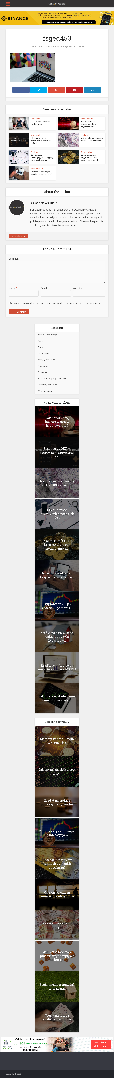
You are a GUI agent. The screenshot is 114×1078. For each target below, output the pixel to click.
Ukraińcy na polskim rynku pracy (41, 123)
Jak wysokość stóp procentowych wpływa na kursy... (57, 956)
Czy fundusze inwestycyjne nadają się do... (57, 513)
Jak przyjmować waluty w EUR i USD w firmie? (92, 139)
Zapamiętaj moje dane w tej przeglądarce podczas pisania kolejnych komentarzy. (55, 303)
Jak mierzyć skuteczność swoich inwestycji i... (57, 698)
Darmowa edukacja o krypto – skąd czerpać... (42, 172)
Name (13, 288)
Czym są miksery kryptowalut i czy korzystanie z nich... (90, 157)
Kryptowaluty (87, 118)
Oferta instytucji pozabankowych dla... (57, 1017)
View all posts (18, 236)
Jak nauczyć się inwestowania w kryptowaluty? (88, 124)
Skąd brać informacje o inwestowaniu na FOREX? (57, 667)
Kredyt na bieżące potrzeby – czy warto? (57, 802)
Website (77, 288)
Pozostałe (35, 118)
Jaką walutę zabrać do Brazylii (57, 925)
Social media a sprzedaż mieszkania (57, 986)
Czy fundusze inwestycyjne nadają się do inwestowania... (42, 157)
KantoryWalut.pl (67, 46)
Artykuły (84, 135)
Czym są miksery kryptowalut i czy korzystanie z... (57, 544)
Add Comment (47, 46)
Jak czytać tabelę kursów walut (57, 771)
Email (45, 288)
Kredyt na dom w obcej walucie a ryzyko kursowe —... (57, 636)
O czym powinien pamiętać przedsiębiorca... (57, 894)
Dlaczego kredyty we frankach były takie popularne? (57, 863)
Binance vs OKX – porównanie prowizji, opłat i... (41, 141)
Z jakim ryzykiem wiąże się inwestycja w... (57, 833)
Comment (14, 258)
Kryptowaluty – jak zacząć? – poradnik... (57, 606)
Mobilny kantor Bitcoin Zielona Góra (57, 741)
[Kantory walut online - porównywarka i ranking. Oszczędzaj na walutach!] (57, 3)
